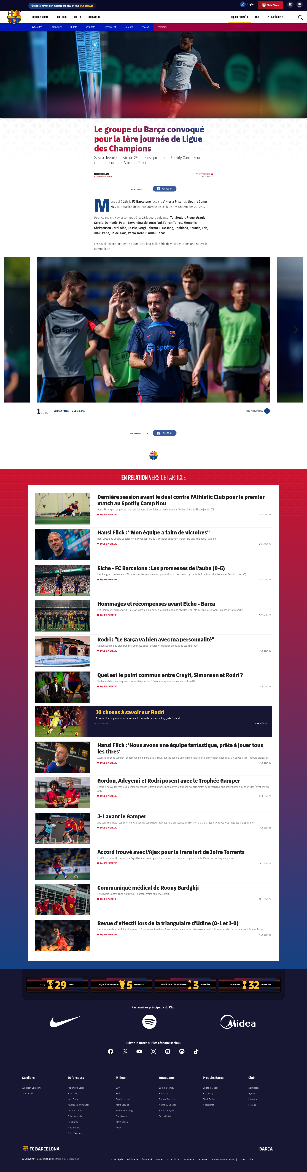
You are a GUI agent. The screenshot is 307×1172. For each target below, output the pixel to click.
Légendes (253, 1099)
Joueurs (128, 26)
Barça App (208, 1093)
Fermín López (123, 1099)
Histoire (252, 1104)
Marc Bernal (122, 1121)
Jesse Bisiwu (165, 1116)
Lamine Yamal (166, 1087)
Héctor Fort (74, 1127)
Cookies (159, 1159)
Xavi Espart (73, 1099)
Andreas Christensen (79, 1104)
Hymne (252, 1093)
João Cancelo (75, 1133)
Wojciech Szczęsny (31, 1087)
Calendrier (56, 26)
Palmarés (162, 26)
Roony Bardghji (167, 1099)
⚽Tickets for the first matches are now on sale (62, 5)
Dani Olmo (121, 1116)
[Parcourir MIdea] (237, 1022)
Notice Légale (117, 1159)
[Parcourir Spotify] (149, 1022)
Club (256, 17)
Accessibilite (173, 1159)
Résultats (90, 26)
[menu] (299, 4)
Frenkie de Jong (124, 1110)
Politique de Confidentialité (139, 1159)
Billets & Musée (40, 17)
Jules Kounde (75, 1116)
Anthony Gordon (168, 1104)
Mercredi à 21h (119, 201)
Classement (110, 26)
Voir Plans (273, 5)
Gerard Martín (75, 1110)
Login (248, 4)
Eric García (73, 1121)
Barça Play (94, 17)
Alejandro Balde (76, 1087)
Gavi (118, 1087)
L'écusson (253, 1087)
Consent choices (246, 1159)
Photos (145, 26)
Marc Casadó (122, 1104)
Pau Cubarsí (74, 1093)
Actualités (37, 26)
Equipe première (239, 17)
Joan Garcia (28, 1093)
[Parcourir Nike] (65, 1022)
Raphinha (164, 1093)
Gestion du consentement (223, 1159)
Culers (77, 17)
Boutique (62, 17)
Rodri (119, 1127)
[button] (11, 330)
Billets (73, 26)
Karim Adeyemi (167, 1110)
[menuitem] (299, 4)
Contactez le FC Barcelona (195, 1159)
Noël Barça (208, 1104)
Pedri (118, 1093)
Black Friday (209, 1099)
